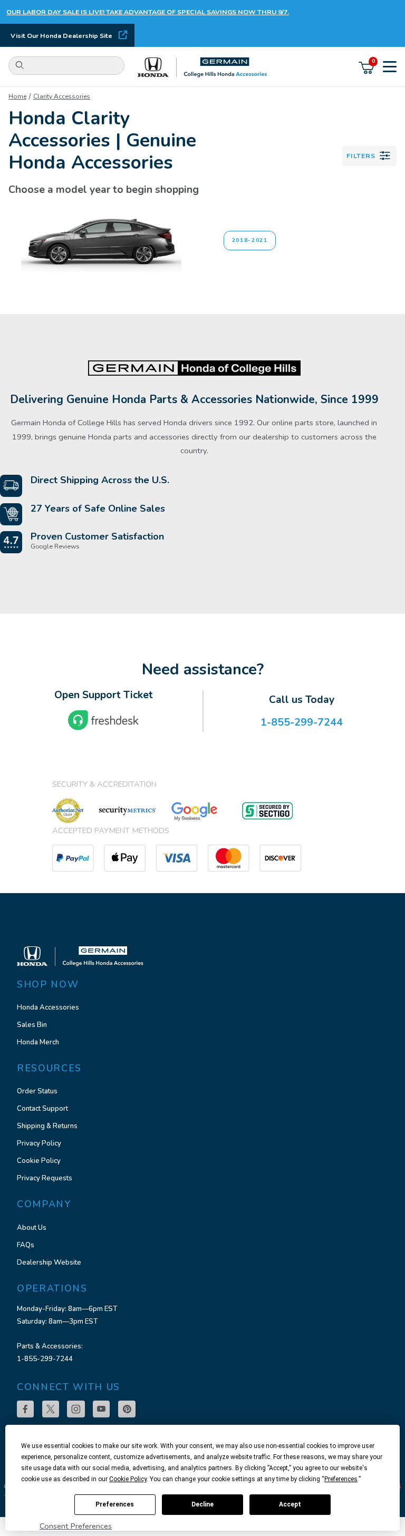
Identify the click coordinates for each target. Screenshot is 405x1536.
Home (17, 96)
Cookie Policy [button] (128, 1479)
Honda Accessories (48, 1007)
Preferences (114, 1504)
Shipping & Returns (47, 1126)
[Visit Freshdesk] (103, 720)
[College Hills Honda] (202, 67)
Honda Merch (38, 1042)
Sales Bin (32, 1025)
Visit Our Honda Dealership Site (61, 35)
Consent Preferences (76, 1526)
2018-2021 (250, 240)
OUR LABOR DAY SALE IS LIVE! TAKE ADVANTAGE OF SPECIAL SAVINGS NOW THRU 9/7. (147, 11)
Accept (290, 1504)
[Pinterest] (127, 1409)
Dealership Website (49, 1262)
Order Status (37, 1091)
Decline (202, 1504)
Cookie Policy (39, 1161)
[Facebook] (25, 1409)
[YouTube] (101, 1409)
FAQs (25, 1245)
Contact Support (42, 1108)
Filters (360, 155)
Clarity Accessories (61, 96)
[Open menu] (390, 68)
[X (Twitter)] (50, 1409)
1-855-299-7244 (45, 1359)
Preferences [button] (341, 1479)
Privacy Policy (39, 1143)
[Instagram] (76, 1409)
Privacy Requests (44, 1178)
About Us (31, 1227)
